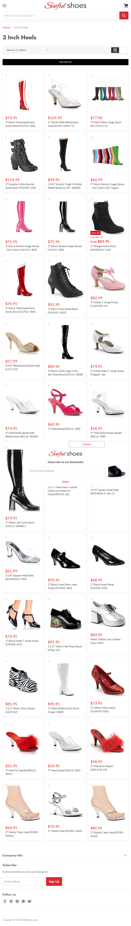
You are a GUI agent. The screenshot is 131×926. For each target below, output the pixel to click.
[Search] (123, 15)
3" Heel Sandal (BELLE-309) (64, 428)
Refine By (65, 62)
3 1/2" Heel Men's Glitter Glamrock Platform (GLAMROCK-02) (62, 490)
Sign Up (54, 881)
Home (6, 27)
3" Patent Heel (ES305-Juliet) (65, 830)
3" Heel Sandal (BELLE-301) (64, 770)
